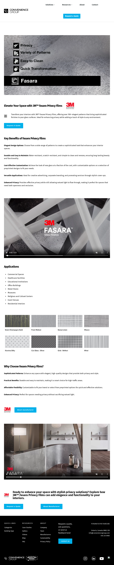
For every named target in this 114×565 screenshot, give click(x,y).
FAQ (23, 542)
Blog (23, 538)
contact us (65, 541)
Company (43, 528)
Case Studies (27, 528)
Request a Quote (13, 506)
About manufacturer (25, 410)
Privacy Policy (45, 542)
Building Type (9, 531)
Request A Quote (13, 126)
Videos (24, 535)
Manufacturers (45, 535)
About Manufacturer (51, 506)
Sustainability (45, 538)
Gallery (24, 531)
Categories (8, 528)
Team (42, 531)
